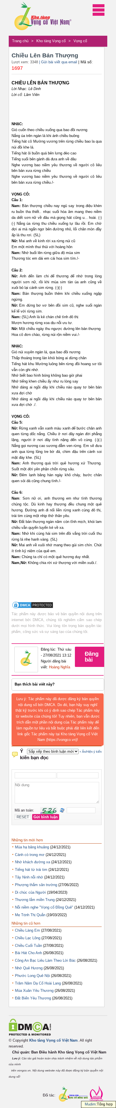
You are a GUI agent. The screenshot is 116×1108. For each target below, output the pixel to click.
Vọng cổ (80, 41)
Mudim (90, 1104)
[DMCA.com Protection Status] (33, 608)
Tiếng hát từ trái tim (31, 869)
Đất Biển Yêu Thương (33, 998)
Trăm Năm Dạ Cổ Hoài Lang (38, 983)
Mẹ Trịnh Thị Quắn (30, 915)
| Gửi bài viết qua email (58, 62)
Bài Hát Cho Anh (28, 953)
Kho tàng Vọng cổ (51, 41)
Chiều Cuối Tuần (28, 945)
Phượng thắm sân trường (36, 885)
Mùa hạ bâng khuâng (32, 847)
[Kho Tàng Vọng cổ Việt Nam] (42, 18)
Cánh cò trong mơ (29, 855)
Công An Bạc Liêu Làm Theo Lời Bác (45, 960)
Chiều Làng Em (27, 930)
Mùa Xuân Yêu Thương (34, 990)
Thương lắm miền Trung (35, 900)
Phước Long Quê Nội (32, 976)
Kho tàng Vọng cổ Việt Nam (53, 1040)
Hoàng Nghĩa (59, 667)
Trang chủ (20, 41)
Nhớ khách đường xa (32, 862)
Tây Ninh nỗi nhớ (29, 877)
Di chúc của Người (30, 892)
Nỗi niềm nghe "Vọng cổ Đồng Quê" (44, 907)
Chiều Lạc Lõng (27, 938)
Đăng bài (92, 657)
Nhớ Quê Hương (29, 968)
